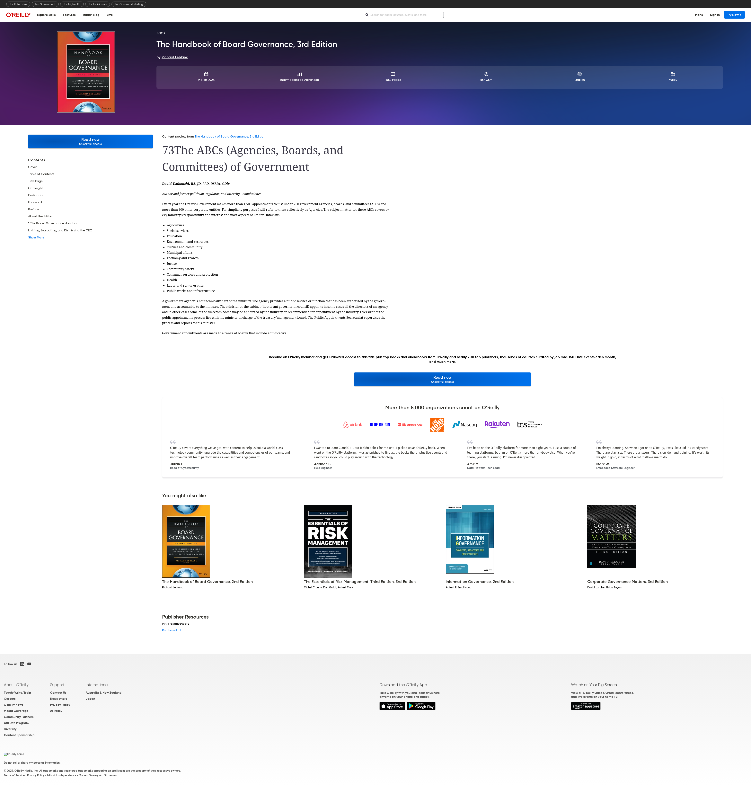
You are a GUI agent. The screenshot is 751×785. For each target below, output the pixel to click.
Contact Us (58, 693)
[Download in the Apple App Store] (392, 709)
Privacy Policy (60, 705)
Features (69, 15)
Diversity (10, 729)
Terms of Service (14, 775)
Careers (9, 699)
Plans (699, 15)
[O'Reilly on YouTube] (29, 664)
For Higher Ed (72, 4)
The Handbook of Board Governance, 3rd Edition (230, 136)
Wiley (673, 80)
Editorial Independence (61, 775)
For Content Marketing (129, 4)
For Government (45, 4)
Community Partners (18, 717)
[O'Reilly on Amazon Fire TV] (586, 709)
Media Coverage (16, 711)
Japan (90, 699)
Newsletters (58, 699)
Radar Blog (91, 15)
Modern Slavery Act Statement (98, 775)
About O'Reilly (16, 684)
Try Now (733, 15)
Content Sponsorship (19, 735)
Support (57, 684)
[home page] (18, 15)
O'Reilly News (13, 705)
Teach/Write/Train (17, 693)
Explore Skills (46, 15)
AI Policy (56, 711)
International (97, 684)
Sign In (715, 15)
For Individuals (98, 4)
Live (110, 15)
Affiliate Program (16, 723)
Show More (36, 237)
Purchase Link (172, 630)
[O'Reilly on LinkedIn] (22, 664)
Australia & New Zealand (103, 693)
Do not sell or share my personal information (32, 762)
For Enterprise (18, 4)
